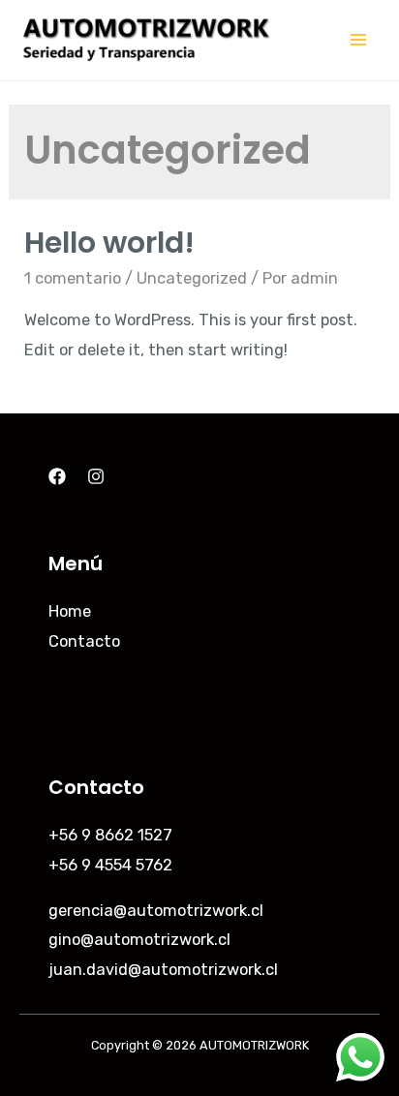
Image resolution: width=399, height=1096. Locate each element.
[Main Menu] (358, 40)
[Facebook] (57, 476)
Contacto (84, 641)
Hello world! (109, 242)
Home (69, 611)
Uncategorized (192, 278)
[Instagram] (96, 476)
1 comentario (72, 278)
